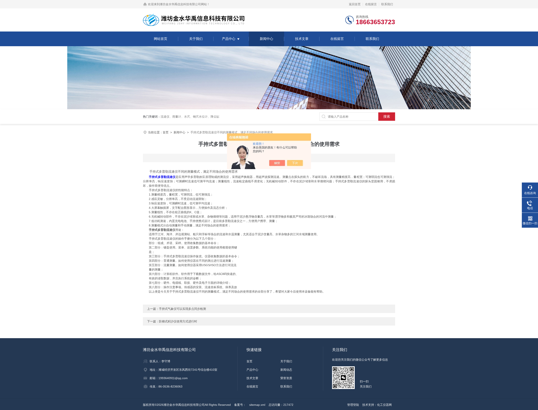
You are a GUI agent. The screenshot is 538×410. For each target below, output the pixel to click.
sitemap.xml (257, 404)
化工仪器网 (384, 404)
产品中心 (228, 39)
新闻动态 (286, 369)
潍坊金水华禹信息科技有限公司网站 (183, 4)
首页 (166, 132)
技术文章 (302, 39)
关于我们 (196, 39)
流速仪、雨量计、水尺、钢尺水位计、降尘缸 (190, 116)
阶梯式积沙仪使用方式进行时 (178, 321)
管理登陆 (353, 404)
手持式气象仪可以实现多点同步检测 (182, 308)
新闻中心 (266, 39)
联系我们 (387, 4)
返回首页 (355, 4)
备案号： (240, 404)
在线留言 (371, 4)
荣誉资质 (286, 378)
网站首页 (160, 39)
